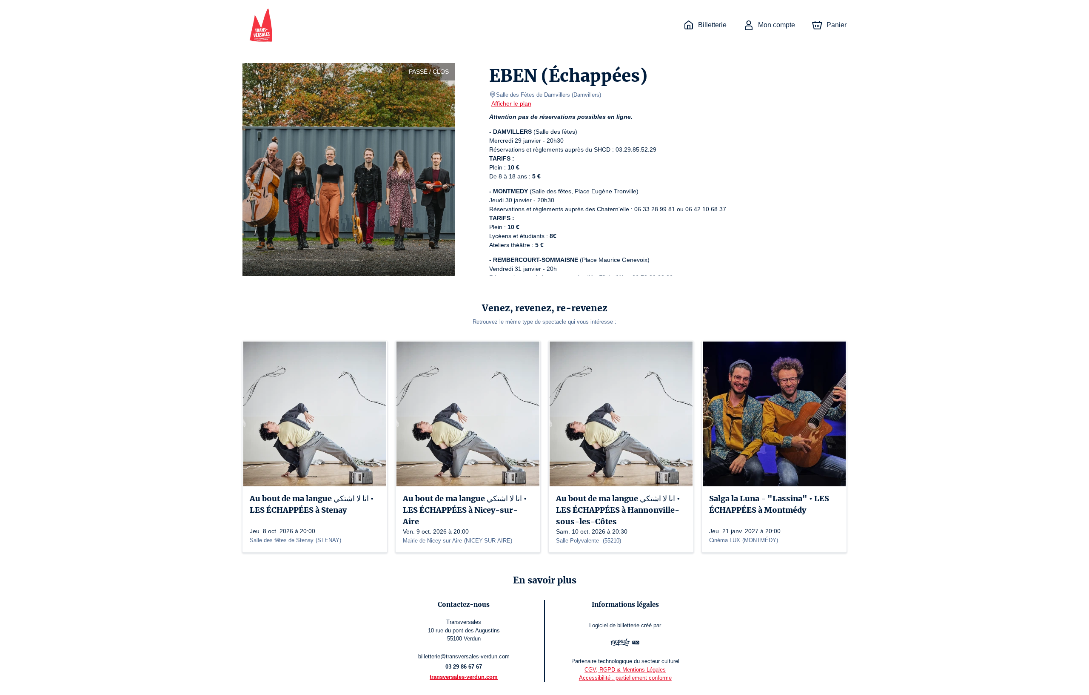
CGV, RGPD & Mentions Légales (625, 669)
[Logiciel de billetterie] (625, 643)
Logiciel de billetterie (614, 625)
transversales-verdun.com (464, 677)
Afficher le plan (511, 103)
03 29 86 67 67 (463, 666)
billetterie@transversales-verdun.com (464, 656)
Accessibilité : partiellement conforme (625, 678)
